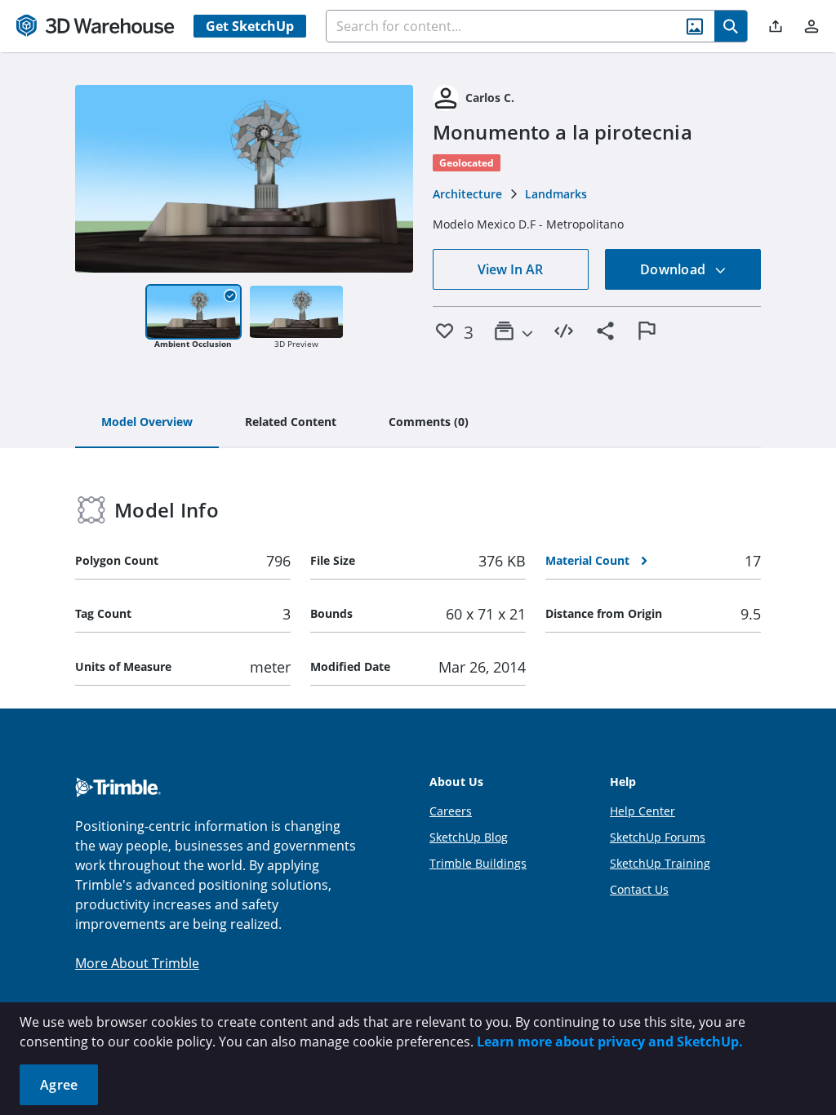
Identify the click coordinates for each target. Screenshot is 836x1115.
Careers (450, 811)
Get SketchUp (250, 26)
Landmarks (556, 194)
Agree (59, 1085)
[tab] (147, 423)
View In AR (510, 269)
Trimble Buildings (478, 863)
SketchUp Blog (468, 837)
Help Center (642, 811)
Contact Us (639, 889)
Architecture (467, 194)
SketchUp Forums (657, 837)
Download (674, 269)
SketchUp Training (660, 863)
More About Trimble (137, 963)
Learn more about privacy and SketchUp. (610, 1042)
